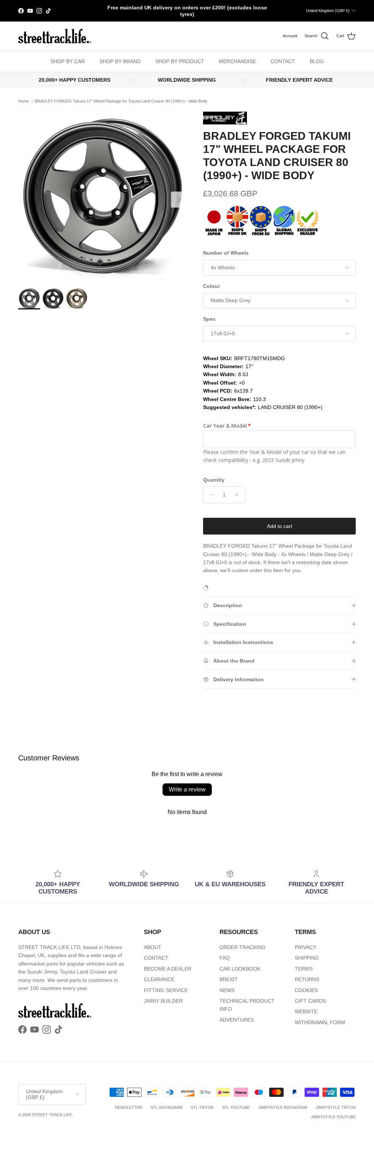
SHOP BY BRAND (120, 61)
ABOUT (152, 947)
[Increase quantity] (238, 495)
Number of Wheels (226, 253)
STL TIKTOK (202, 1107)
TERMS (304, 969)
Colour (211, 286)
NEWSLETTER (128, 1107)
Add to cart (279, 526)
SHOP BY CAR (67, 61)
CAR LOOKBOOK (240, 969)
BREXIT (229, 979)
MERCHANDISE (237, 61)
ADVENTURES (237, 1020)
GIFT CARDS (310, 1001)
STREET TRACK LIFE (52, 1115)
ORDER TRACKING (243, 947)
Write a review (187, 789)
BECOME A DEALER (167, 969)
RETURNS (307, 979)
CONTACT (283, 61)
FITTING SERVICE (166, 990)
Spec (209, 319)
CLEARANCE (159, 979)
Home (23, 101)
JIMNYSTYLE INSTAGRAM (282, 1107)
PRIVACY (305, 947)
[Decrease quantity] (209, 495)
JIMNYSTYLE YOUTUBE (333, 1117)
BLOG (317, 61)
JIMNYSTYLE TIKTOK (336, 1107)
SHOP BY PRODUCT (179, 61)
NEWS (227, 990)
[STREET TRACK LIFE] (54, 36)
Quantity (214, 480)
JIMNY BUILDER (163, 1001)
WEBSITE (306, 1011)
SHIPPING (307, 958)
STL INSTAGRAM (166, 1107)
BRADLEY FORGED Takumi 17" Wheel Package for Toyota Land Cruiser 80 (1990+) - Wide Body (121, 101)
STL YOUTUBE (236, 1107)
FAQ (225, 958)
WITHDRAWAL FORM (320, 1022)
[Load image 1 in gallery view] (102, 196)
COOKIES (306, 990)
